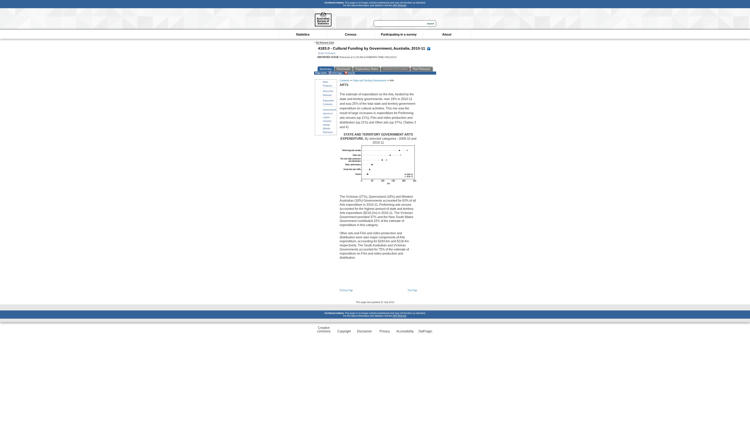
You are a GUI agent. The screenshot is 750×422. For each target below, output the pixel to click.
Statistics (303, 34)
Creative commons (323, 329)
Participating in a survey (399, 34)
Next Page (412, 290)
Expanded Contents (328, 102)
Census (350, 34)
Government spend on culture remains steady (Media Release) (329, 121)
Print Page (337, 73)
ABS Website (399, 5)
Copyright (344, 331)
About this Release (328, 93)
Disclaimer (364, 331)
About (446, 34)
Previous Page (346, 290)
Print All (351, 73)
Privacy (384, 331)
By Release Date (325, 42)
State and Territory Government (369, 80)
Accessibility (405, 331)
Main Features (327, 84)
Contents (344, 80)
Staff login (425, 331)
